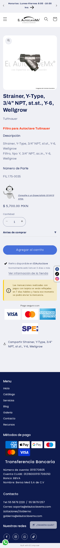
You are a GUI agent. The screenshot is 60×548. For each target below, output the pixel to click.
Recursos (9, 424)
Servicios (8, 400)
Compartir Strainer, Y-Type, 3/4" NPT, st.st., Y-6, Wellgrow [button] (30, 344)
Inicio (6, 388)
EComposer (34, 545)
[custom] (6, 537)
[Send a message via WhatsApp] (5, 542)
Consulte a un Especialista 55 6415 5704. (36, 197)
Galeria (7, 412)
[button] (5, 19)
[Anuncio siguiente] (56, 6)
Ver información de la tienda (28, 273)
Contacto (9, 418)
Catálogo (9, 394)
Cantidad (9, 214)
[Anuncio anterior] (3, 6)
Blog (6, 406)
